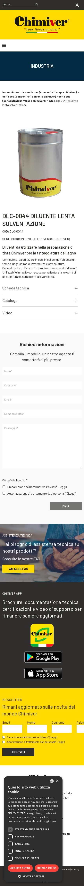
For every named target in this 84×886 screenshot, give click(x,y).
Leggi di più (49, 821)
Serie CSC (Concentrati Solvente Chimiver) (29, 96)
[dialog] (33, 829)
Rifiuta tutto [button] (46, 867)
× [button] (57, 781)
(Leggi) (62, 487)
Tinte (50, 100)
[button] (33, 876)
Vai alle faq (18, 569)
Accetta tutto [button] (20, 868)
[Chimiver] (42, 24)
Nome (31, 722)
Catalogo (10, 300)
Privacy (75, 869)
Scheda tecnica (15, 288)
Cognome (58, 722)
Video (7, 312)
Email (6, 722)
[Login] (77, 5)
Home (6, 92)
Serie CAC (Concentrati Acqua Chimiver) (52, 92)
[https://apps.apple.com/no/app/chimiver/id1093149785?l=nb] (43, 673)
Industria (18, 92)
